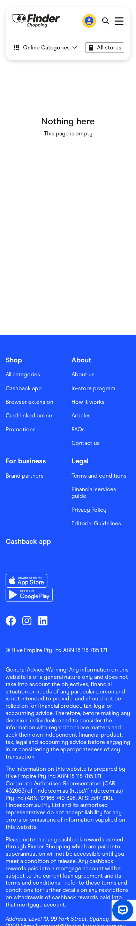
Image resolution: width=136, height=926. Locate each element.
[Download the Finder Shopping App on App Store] (29, 581)
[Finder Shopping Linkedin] (43, 620)
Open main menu (119, 21)
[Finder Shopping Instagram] (27, 620)
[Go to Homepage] (36, 21)
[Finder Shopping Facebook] (11, 620)
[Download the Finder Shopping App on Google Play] (29, 595)
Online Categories (46, 47)
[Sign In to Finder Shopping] (89, 21)
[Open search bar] (105, 20)
